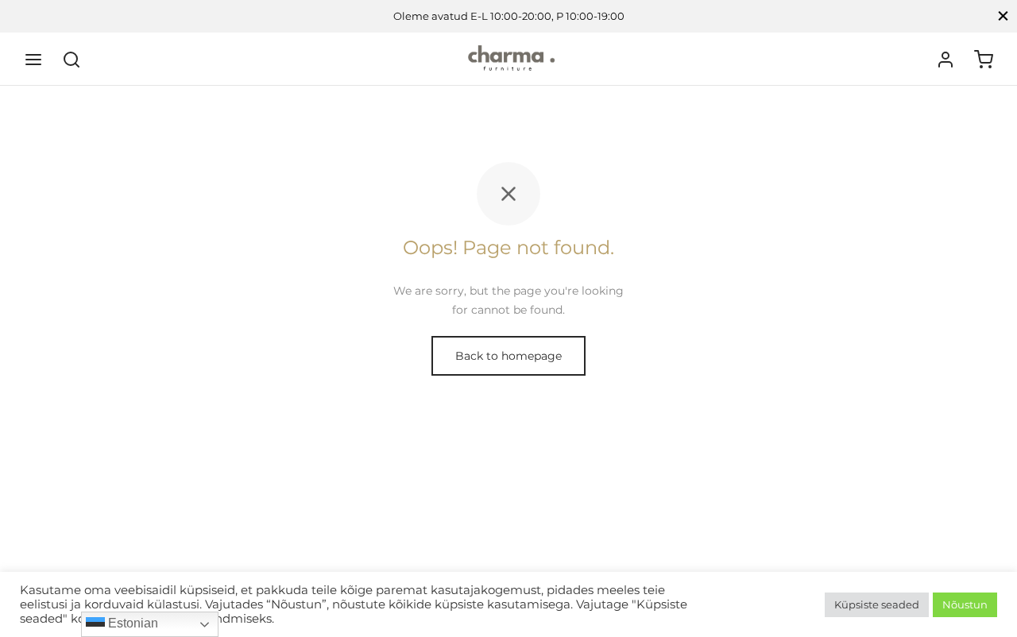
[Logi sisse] (945, 59)
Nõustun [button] (965, 604)
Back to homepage (508, 356)
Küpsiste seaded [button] (876, 604)
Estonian (131, 623)
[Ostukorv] (983, 59)
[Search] (71, 59)
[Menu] (33, 59)
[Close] (1003, 16)
